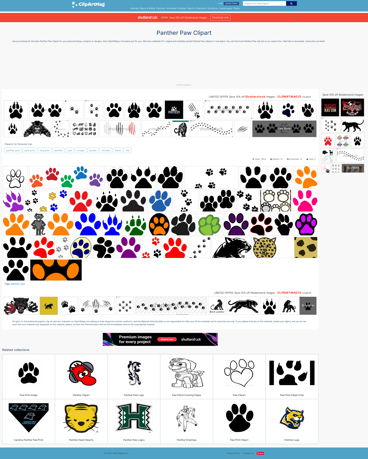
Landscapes (225, 8)
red (127, 150)
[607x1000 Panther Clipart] (38, 225)
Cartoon (160, 8)
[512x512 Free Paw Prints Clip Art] (15, 178)
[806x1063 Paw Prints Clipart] (283, 225)
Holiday (182, 8)
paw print (30, 150)
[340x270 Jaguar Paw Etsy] (275, 202)
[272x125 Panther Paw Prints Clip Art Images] (56, 271)
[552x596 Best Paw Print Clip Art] (306, 178)
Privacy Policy (233, 453)
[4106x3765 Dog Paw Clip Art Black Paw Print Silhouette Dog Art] (16, 271)
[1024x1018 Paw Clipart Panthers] (143, 178)
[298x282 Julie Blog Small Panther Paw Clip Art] (305, 201)
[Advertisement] (184, 64)
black (118, 150)
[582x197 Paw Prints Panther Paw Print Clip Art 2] (66, 178)
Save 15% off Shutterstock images (343, 94)
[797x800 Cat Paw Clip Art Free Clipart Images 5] (81, 202)
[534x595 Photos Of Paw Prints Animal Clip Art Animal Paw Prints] (44, 249)
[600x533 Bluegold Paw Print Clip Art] (53, 202)
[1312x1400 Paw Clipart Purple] (306, 225)
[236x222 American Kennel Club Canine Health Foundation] (253, 178)
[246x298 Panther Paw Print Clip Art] (159, 225)
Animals (134, 8)
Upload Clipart (231, 3)
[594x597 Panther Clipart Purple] (236, 225)
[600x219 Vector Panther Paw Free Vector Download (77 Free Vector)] (285, 248)
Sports (191, 8)
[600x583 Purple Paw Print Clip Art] (128, 248)
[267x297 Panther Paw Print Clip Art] (261, 225)
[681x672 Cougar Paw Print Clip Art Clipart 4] (160, 202)
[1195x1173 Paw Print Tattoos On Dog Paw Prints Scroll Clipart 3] (170, 178)
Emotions (213, 8)
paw (70, 150)
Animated (171, 8)
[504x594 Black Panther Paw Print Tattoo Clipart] (13, 202)
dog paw (44, 150)
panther (58, 150)
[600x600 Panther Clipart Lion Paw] (209, 225)
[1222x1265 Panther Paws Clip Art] (183, 225)
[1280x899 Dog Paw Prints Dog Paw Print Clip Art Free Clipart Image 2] (217, 202)
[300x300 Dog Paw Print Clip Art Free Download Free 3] (117, 178)
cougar (81, 150)
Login (220, 3)
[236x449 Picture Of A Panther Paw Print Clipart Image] (62, 248)
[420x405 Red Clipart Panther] (175, 249)
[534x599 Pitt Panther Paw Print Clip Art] (80, 249)
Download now (220, 17)
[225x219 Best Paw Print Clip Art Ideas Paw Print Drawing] (280, 178)
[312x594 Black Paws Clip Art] (31, 202)
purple (93, 150)
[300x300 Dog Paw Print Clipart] (186, 202)
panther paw (13, 150)
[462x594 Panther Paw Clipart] (112, 225)
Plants (236, 8)
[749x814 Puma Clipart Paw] (104, 248)
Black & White (147, 8)
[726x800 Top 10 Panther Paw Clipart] (199, 248)
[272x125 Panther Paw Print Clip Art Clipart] (211, 178)
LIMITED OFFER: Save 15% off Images (242, 96)
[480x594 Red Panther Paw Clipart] (151, 248)
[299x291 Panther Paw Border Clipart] (60, 225)
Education (201, 8)
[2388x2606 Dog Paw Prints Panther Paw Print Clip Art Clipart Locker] (247, 202)
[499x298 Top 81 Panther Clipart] (232, 249)
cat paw (105, 150)
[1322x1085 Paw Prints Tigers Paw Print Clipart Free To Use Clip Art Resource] (17, 249)
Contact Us (248, 453)
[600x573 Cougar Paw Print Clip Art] (133, 202)
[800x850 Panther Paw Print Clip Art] (135, 225)
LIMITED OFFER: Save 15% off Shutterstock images (244, 292)
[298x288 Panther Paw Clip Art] (88, 225)
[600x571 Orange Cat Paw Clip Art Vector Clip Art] (16, 225)
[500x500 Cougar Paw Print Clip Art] (107, 202)
